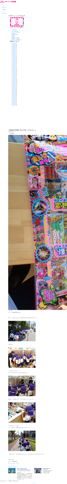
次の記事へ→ (15, 466)
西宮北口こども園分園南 (16, 39)
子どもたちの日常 (15, 32)
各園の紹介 (4, 9)
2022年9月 (14, 82)
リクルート (13, 30)
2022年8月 (14, 83)
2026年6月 (14, 45)
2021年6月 (13, 98)
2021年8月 (13, 96)
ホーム (4, 4)
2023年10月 (14, 68)
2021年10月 (14, 94)
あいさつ (4, 5)
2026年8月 (14, 43)
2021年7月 (13, 97)
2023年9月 (14, 69)
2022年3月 (14, 88)
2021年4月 (13, 100)
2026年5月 (14, 46)
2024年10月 (14, 57)
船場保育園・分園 (15, 37)
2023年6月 (14, 72)
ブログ (4, 11)
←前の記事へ (10, 466)
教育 (12, 33)
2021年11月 (14, 93)
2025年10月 (14, 49)
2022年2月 (14, 89)
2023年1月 (13, 77)
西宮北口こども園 (15, 38)
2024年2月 (14, 64)
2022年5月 (14, 86)
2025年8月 (14, 51)
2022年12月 (14, 78)
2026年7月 (14, 44)
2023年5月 (14, 73)
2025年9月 (14, 50)
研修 (12, 35)
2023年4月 (14, 74)
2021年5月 (13, 99)
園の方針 (4, 7)
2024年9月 (14, 58)
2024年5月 (14, 62)
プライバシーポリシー (33, 482)
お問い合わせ (5, 13)
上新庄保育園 (14, 31)
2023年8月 (14, 70)
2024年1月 (13, 65)
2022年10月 (14, 81)
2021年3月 (13, 101)
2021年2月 (13, 102)
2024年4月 (14, 63)
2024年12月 (14, 56)
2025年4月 (14, 53)
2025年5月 (14, 52)
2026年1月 (13, 48)
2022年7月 (14, 84)
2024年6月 (14, 61)
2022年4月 (14, 87)
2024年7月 (14, 60)
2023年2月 (14, 76)
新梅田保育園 (14, 34)
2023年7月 (14, 71)
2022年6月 (14, 85)
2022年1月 (13, 90)
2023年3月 (14, 75)
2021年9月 (13, 95)
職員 (12, 36)
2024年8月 (14, 59)
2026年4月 (14, 47)
